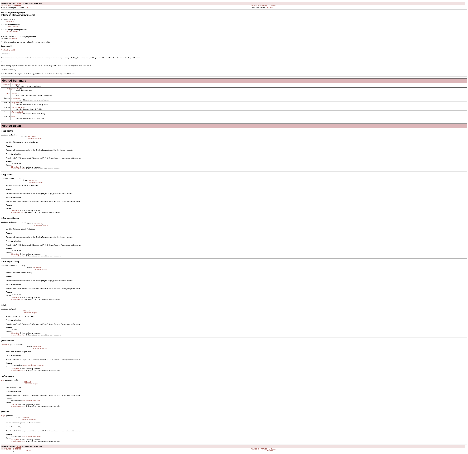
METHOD (28, 8)
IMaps (8, 93)
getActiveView (15, 84)
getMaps (14, 93)
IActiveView (6, 84)
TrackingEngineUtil (12, 31)
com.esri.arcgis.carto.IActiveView (33, 365)
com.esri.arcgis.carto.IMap (31, 401)
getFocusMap (15, 89)
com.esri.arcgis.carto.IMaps (31, 436)
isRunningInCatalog (17, 112)
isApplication (15, 98)
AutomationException (35, 139)
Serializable (10, 21)
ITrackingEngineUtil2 (13, 26)
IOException (32, 137)
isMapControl (15, 103)
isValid (13, 117)
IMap (8, 89)
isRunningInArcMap (17, 107)
